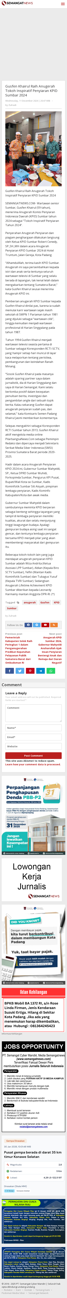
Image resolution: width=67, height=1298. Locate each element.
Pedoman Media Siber (13, 1293)
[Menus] (62, 4)
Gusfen (44, 602)
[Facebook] (28, 625)
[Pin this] (30, 671)
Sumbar (11, 608)
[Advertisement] (33, 43)
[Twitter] (37, 625)
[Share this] (9, 671)
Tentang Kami (43, 1289)
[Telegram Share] (40, 671)
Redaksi (8, 1289)
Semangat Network (38, 1293)
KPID (56, 602)
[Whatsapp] (51, 671)
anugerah (30, 602)
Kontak (28, 1289)
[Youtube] (45, 625)
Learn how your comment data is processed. (33, 764)
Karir (18, 1289)
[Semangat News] (17, 2)
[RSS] (54, 625)
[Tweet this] (20, 671)
